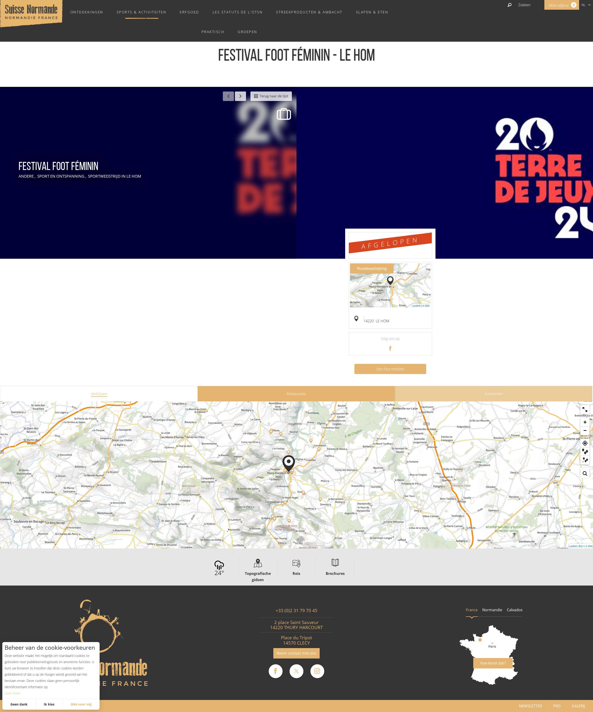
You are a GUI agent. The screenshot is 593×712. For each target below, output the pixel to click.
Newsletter (530, 706)
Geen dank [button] (19, 704)
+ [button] (585, 422)
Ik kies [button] (49, 704)
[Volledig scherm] (585, 409)
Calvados (515, 609)
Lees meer (12, 693)
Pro (557, 706)
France (472, 609)
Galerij (578, 706)
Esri (581, 546)
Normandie (492, 609)
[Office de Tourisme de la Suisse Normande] (31, 13)
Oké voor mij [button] (81, 704)
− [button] (585, 430)
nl (583, 5)
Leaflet (416, 305)
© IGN (425, 305)
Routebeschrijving (372, 268)
